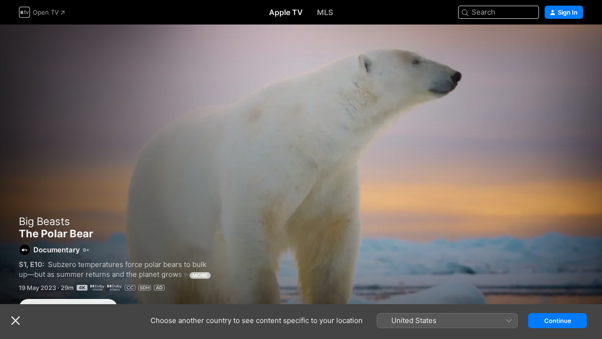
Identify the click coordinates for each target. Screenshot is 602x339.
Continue (557, 320)
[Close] (15, 320)
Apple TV (286, 12)
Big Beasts (44, 221)
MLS (325, 12)
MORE (200, 275)
